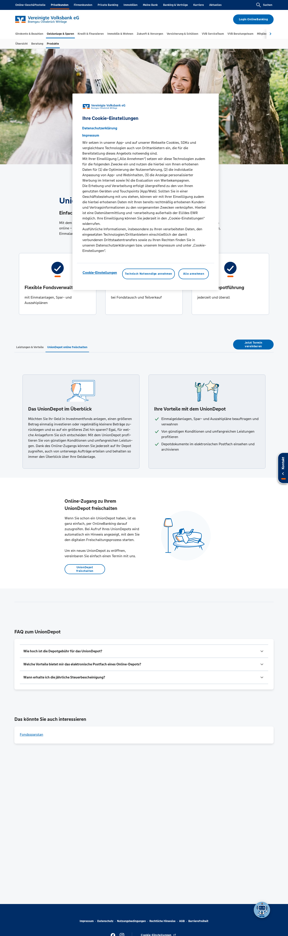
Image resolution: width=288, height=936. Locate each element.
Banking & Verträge (175, 5)
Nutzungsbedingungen (131, 921)
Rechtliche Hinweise (162, 921)
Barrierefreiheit (198, 921)
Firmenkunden (83, 5)
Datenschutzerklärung (99, 128)
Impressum (87, 921)
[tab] (29, 33)
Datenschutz (105, 921)
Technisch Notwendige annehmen (148, 274)
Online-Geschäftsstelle (30, 5)
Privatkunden (59, 5)
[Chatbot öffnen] (262, 910)
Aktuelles (215, 5)
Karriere (198, 5)
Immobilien (130, 5)
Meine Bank (150, 5)
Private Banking (108, 5)
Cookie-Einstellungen (100, 273)
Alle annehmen (193, 274)
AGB (182, 921)
